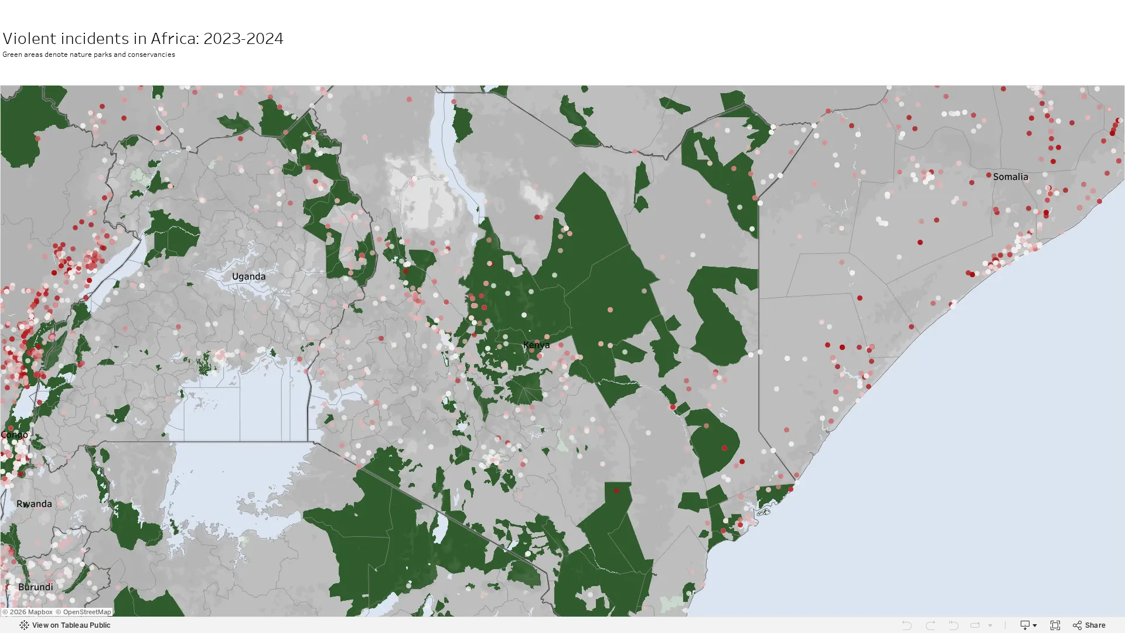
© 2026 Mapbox (27, 612)
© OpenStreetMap (83, 612)
